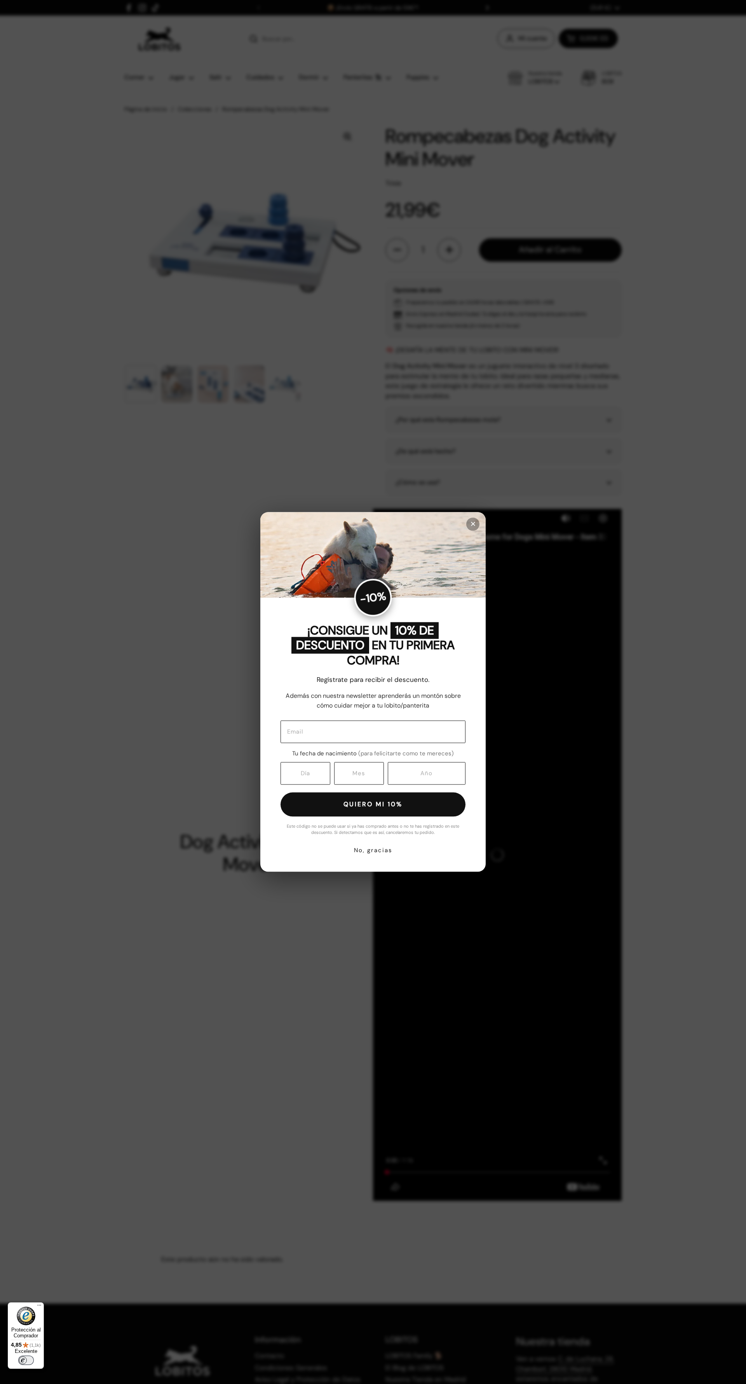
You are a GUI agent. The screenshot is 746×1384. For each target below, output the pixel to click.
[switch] (26, 1360)
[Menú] (39, 1307)
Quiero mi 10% (373, 804)
